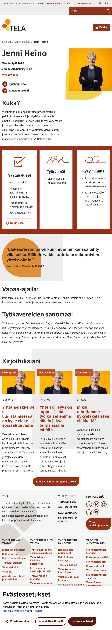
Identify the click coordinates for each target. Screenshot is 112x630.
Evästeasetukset (20, 621)
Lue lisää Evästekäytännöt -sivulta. (23, 610)
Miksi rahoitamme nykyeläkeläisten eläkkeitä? (93, 414)
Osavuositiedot (95, 566)
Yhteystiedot (85, 3)
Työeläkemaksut (67, 565)
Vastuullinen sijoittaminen (94, 584)
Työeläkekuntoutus (41, 583)
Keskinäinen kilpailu (14, 558)
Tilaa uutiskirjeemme (98, 524)
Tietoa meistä (9, 3)
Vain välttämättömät (50, 621)
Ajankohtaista (26, 3)
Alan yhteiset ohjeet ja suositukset (13, 578)
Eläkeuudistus (54, 3)
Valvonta (7, 571)
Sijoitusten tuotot (96, 561)
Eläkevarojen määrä (97, 557)
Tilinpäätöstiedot (12, 562)
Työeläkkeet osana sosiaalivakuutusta (41, 551)
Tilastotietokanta (96, 570)
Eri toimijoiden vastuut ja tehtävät (40, 570)
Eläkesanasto (67, 512)
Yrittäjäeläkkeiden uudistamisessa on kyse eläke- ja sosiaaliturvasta (18, 416)
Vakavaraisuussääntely (71, 584)
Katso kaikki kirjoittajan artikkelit (56, 481)
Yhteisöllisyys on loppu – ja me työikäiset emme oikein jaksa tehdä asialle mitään (56, 418)
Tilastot (40, 3)
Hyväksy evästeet (82, 621)
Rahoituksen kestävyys (65, 559)
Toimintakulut (10, 567)
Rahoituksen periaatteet (65, 551)
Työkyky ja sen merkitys (38, 577)
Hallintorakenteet (12, 554)
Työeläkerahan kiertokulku (66, 571)
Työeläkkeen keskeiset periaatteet (37, 560)
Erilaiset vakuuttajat (13, 549)
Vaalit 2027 (70, 3)
